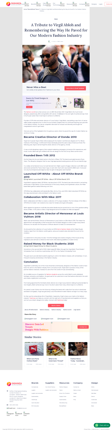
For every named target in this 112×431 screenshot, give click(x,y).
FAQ (74, 399)
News (37, 9)
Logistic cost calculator (37, 393)
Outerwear (94, 399)
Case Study (34, 399)
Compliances (34, 387)
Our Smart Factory (50, 387)
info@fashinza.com (22, 408)
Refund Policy (95, 429)
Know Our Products (64, 393)
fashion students (52, 274)
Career (75, 393)
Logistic (33, 390)
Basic (92, 406)
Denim (93, 396)
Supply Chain (62, 396)
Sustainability (34, 396)
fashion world (30, 112)
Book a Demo (56, 305)
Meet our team (77, 390)
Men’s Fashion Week (63, 229)
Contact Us (83, 327)
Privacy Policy (87, 429)
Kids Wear (93, 393)
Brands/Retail (31, 9)
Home (25, 9)
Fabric (61, 390)
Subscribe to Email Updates (75, 88)
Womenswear (94, 390)
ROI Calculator (35, 406)
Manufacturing (63, 402)
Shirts (92, 387)
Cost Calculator (35, 402)
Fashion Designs (63, 387)
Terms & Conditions (105, 429)
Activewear (94, 402)
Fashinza (32, 298)
